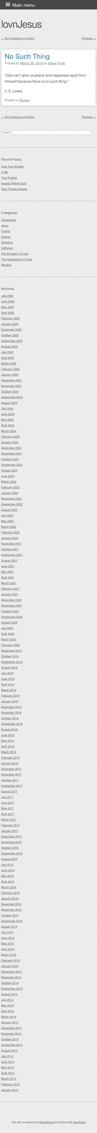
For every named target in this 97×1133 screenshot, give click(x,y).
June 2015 (7, 938)
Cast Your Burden (12, 166)
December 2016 (11, 836)
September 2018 (12, 724)
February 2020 (10, 645)
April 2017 (7, 814)
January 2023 (9, 493)
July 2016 (7, 864)
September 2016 (12, 853)
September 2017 (12, 786)
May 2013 (7, 1067)
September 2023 (12, 465)
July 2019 (7, 673)
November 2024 (11, 386)
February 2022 (10, 532)
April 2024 (7, 425)
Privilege (89, 38)
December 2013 (11, 1028)
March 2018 (8, 752)
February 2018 (10, 757)
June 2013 (7, 1062)
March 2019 (8, 690)
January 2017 (9, 831)
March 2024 (8, 431)
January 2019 (9, 701)
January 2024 (9, 442)
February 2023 (10, 487)
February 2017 (10, 825)
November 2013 (11, 1033)
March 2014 (8, 1016)
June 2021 (7, 566)
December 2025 (11, 329)
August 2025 (9, 346)
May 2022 (7, 521)
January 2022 (9, 538)
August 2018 (9, 729)
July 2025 (7, 352)
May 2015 (7, 943)
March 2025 (8, 363)
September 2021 (12, 555)
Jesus (4, 225)
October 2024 (9, 391)
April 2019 (7, 684)
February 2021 (10, 588)
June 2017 (7, 802)
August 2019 (9, 667)
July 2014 (7, 1000)
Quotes (24, 100)
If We (4, 172)
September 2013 (12, 1045)
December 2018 (11, 707)
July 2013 (7, 1056)
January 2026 (9, 324)
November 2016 (11, 842)
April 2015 (7, 949)
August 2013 (9, 1050)
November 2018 (11, 712)
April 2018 (7, 746)
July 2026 (7, 296)
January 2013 (9, 1090)
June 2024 (7, 414)
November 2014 (11, 977)
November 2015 (11, 909)
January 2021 (9, 594)
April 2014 (7, 1011)
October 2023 (9, 459)
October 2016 (9, 848)
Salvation (7, 242)
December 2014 (11, 971)
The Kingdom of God (14, 253)
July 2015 (7, 932)
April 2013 (7, 1073)
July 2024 (7, 408)
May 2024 (7, 419)
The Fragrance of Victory (18, 38)
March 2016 (8, 887)
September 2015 (12, 921)
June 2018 (7, 735)
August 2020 (9, 622)
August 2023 (9, 470)
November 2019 (11, 650)
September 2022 (12, 504)
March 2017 (8, 819)
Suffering (7, 248)
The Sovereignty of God (16, 259)
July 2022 (7, 515)
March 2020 (8, 639)
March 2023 (8, 481)
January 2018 (9, 763)
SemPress (79, 1122)
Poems (5, 231)
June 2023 (7, 476)
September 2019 (12, 662)
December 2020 (11, 600)
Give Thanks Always (14, 189)
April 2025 (7, 358)
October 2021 (9, 549)
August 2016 (9, 859)
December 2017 (11, 769)
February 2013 (10, 1084)
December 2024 (11, 380)
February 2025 (10, 369)
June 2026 (7, 301)
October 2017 (9, 780)
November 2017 (11, 774)
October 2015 (9, 915)
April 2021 (7, 577)
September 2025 (12, 341)
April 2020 (7, 633)
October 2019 (9, 656)
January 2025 (9, 374)
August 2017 (9, 791)
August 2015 (9, 926)
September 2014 (12, 988)
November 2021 (11, 543)
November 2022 (11, 498)
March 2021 (8, 583)
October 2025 (9, 335)
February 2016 (10, 893)
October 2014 (9, 983)
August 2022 (9, 510)
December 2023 (11, 448)
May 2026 (7, 307)
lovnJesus (21, 23)
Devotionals (8, 220)
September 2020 (12, 617)
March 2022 (8, 526)
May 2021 (7, 572)
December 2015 (11, 904)
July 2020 (7, 628)
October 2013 (9, 1039)
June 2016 (7, 870)
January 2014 (9, 1022)
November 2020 (11, 605)
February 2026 (10, 318)
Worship (6, 265)
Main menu (23, 5)
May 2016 (7, 876)
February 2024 (10, 436)
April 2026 (7, 312)
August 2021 (9, 560)
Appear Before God (13, 183)
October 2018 (9, 718)
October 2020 (9, 611)
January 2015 (9, 966)
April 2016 (7, 881)
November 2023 (11, 453)
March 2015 (8, 955)
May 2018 (7, 741)
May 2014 (7, 1005)
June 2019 (7, 679)
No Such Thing (27, 56)
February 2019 (10, 695)
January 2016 (9, 898)
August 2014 (9, 994)
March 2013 (8, 1078)
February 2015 (10, 960)
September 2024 (12, 397)
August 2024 (9, 403)
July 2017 (7, 797)
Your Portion (9, 178)
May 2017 (7, 808)
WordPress (46, 1122)
